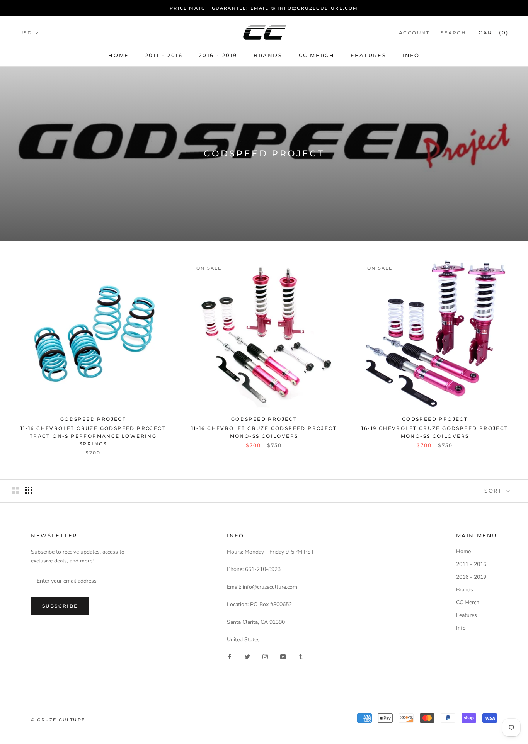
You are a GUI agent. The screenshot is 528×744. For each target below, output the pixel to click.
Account (414, 33)
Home (118, 55)
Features (368, 55)
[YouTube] (283, 656)
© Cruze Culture (58, 719)
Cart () (494, 32)
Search (453, 33)
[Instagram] (265, 656)
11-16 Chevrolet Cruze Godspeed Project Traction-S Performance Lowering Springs (93, 436)
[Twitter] (247, 656)
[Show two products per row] (15, 490)
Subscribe (60, 606)
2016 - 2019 (218, 55)
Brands (268, 55)
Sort (494, 491)
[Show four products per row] (28, 490)
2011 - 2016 (164, 55)
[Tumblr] (300, 656)
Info (410, 55)
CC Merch (317, 55)
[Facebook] (229, 656)
